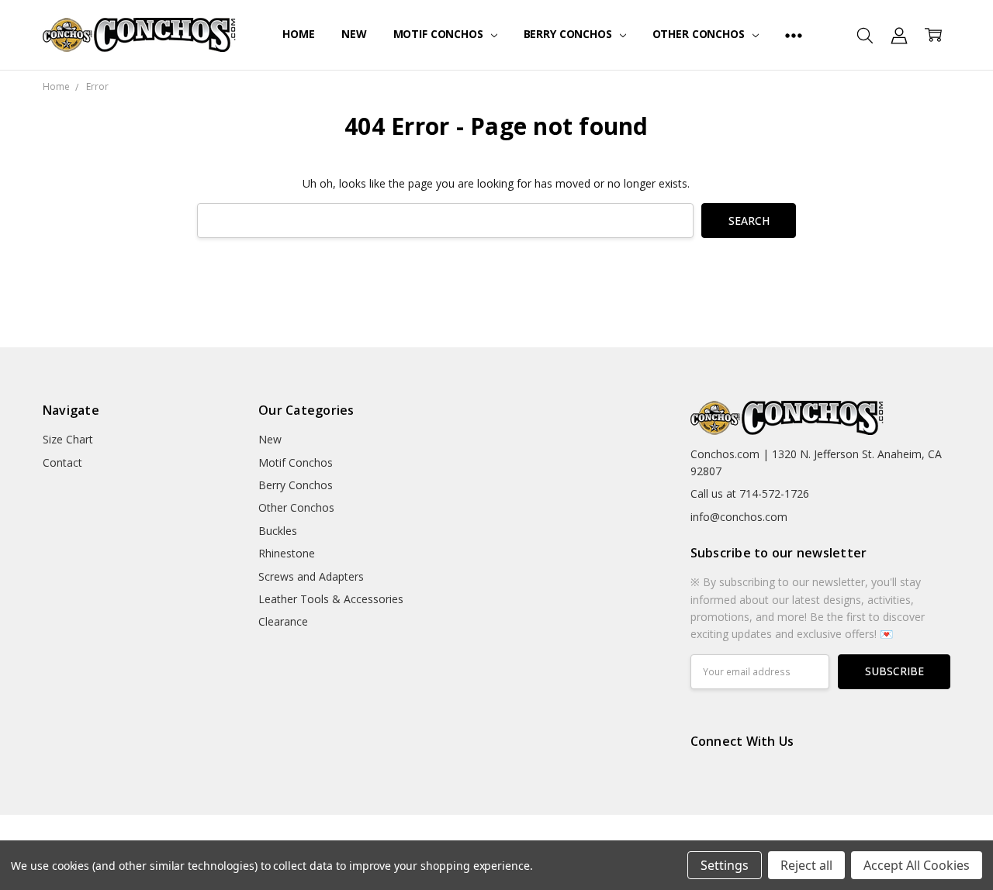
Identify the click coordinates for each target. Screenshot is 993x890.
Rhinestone (286, 553)
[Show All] (793, 35)
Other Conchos (700, 33)
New (354, 33)
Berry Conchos (569, 33)
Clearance (283, 621)
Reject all (806, 865)
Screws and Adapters (311, 576)
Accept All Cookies (916, 865)
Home (298, 33)
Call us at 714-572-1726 (749, 493)
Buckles (277, 530)
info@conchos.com (738, 516)
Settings (725, 865)
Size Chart (68, 439)
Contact (62, 462)
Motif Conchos (439, 33)
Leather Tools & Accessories (330, 599)
